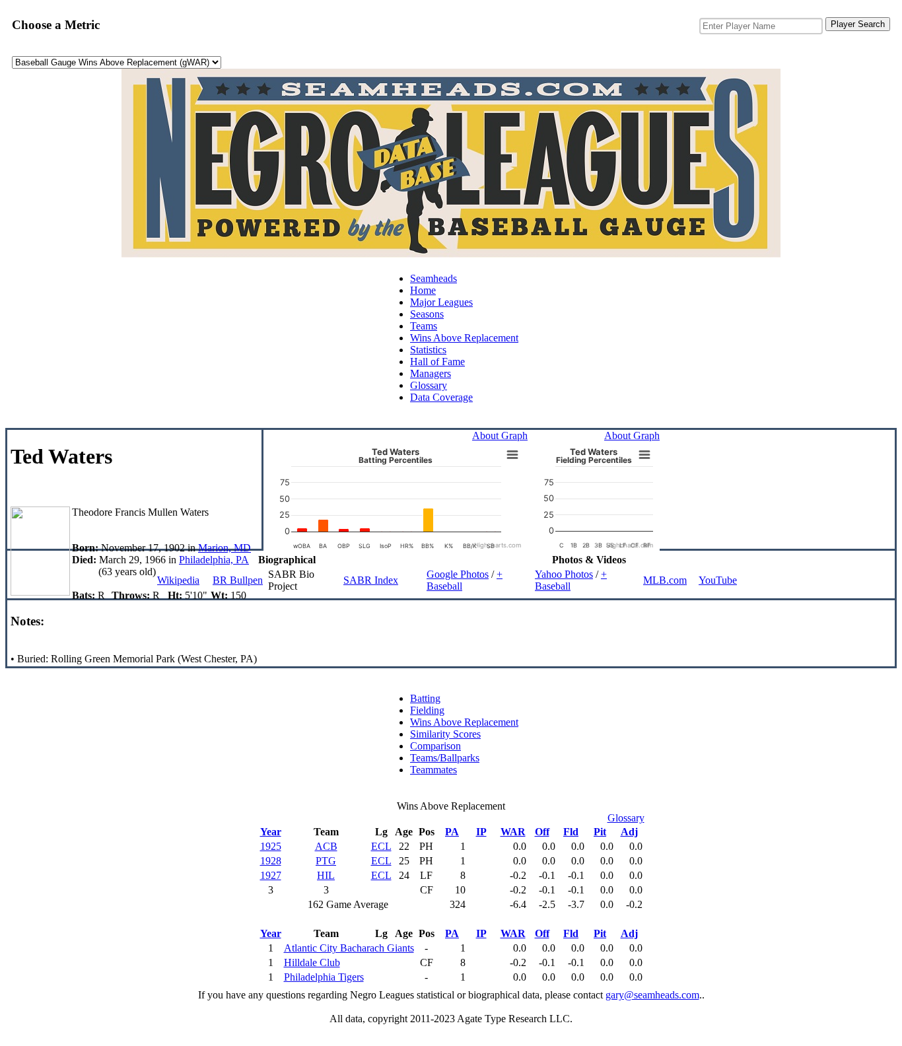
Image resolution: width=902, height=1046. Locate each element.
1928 (270, 860)
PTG (326, 860)
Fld (570, 831)
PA (452, 831)
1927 (270, 875)
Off (542, 831)
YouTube (718, 580)
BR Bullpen (238, 580)
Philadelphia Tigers (324, 977)
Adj (629, 831)
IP (481, 831)
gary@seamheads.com (652, 994)
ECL (381, 846)
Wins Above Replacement (464, 337)
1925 (270, 846)
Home (423, 290)
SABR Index (370, 580)
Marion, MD (224, 547)
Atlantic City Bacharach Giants (349, 948)
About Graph (500, 435)
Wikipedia (178, 580)
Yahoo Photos (564, 574)
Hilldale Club (312, 962)
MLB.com (665, 580)
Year (270, 831)
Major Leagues (441, 302)
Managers (430, 373)
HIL (326, 875)
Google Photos (458, 574)
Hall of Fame (437, 361)
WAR (513, 831)
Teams (423, 325)
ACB (326, 846)
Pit (600, 831)
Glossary (428, 385)
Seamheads (433, 278)
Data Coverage (441, 397)
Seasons (427, 314)
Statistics (428, 349)
